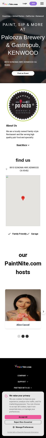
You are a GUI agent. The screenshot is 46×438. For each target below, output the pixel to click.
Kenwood (40, 16)
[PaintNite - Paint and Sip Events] (10, 3)
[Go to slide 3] (27, 336)
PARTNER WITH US (22, 388)
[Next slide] (43, 311)
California (30, 16)
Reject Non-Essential (23, 422)
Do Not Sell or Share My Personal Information (23, 432)
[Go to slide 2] (23, 336)
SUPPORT (22, 382)
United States (18, 16)
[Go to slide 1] (18, 336)
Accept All (23, 417)
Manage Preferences (24, 427)
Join (33, 3)
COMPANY (22, 376)
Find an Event (23, 73)
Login (25, 3)
